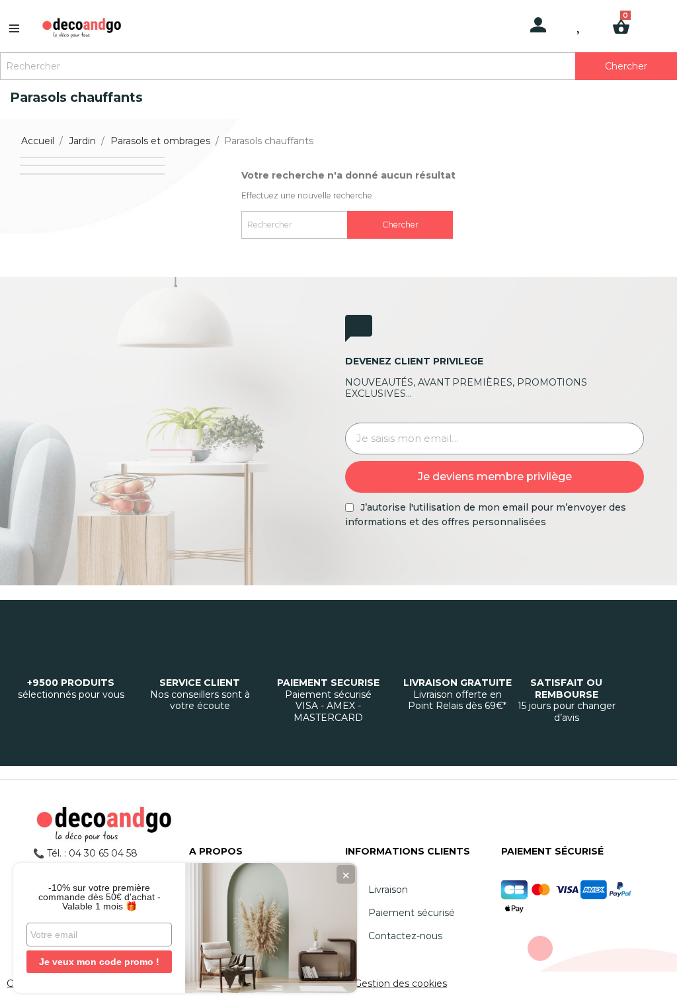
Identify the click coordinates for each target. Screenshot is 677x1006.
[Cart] (626, 15)
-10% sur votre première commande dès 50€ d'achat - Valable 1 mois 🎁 (99, 897)
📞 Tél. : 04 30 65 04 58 (85, 853)
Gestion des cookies (400, 983)
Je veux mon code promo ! (99, 961)
